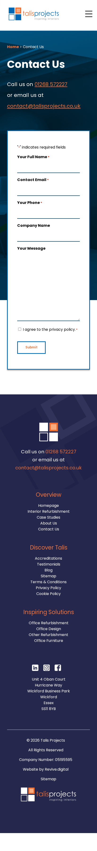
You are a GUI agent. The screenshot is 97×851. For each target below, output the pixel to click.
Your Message (31, 248)
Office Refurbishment (49, 623)
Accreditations (48, 558)
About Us (48, 523)
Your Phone (29, 202)
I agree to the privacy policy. (50, 329)
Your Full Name (33, 157)
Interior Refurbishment (49, 511)
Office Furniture (48, 640)
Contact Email (33, 179)
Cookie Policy (48, 593)
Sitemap (48, 576)
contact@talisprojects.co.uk (44, 106)
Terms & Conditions (48, 582)
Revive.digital (57, 769)
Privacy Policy (48, 588)
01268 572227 (51, 84)
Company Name (33, 225)
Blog (48, 570)
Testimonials (48, 564)
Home (13, 47)
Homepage (48, 505)
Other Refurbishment (48, 634)
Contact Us (48, 529)
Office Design (48, 629)
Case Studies (48, 517)
